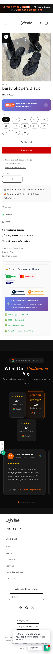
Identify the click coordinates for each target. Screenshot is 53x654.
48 (44, 119)
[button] (6, 23)
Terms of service (41, 644)
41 (25, 132)
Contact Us (11, 559)
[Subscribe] (40, 596)
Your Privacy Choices (15, 572)
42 (34, 119)
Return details (26, 235)
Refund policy (27, 644)
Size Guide (8, 207)
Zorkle (11, 637)
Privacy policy (14, 644)
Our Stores (10, 578)
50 (6, 132)
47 (44, 126)
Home (8, 546)
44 (6, 119)
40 (25, 126)
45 (16, 119)
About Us (10, 566)
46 (16, 132)
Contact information (27, 648)
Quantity (5, 173)
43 (25, 119)
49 (16, 126)
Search (9, 553)
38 (34, 126)
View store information (15, 167)
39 (6, 126)
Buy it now (26, 150)
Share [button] (7, 221)
